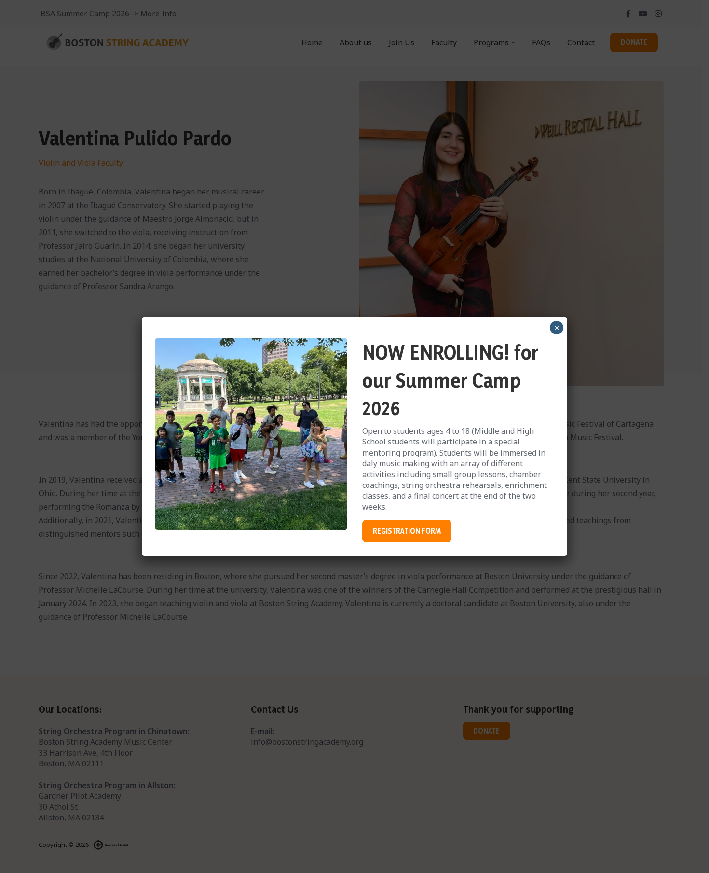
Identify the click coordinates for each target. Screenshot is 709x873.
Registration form (407, 531)
